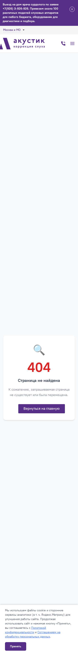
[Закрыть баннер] (72, 10)
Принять (15, 646)
